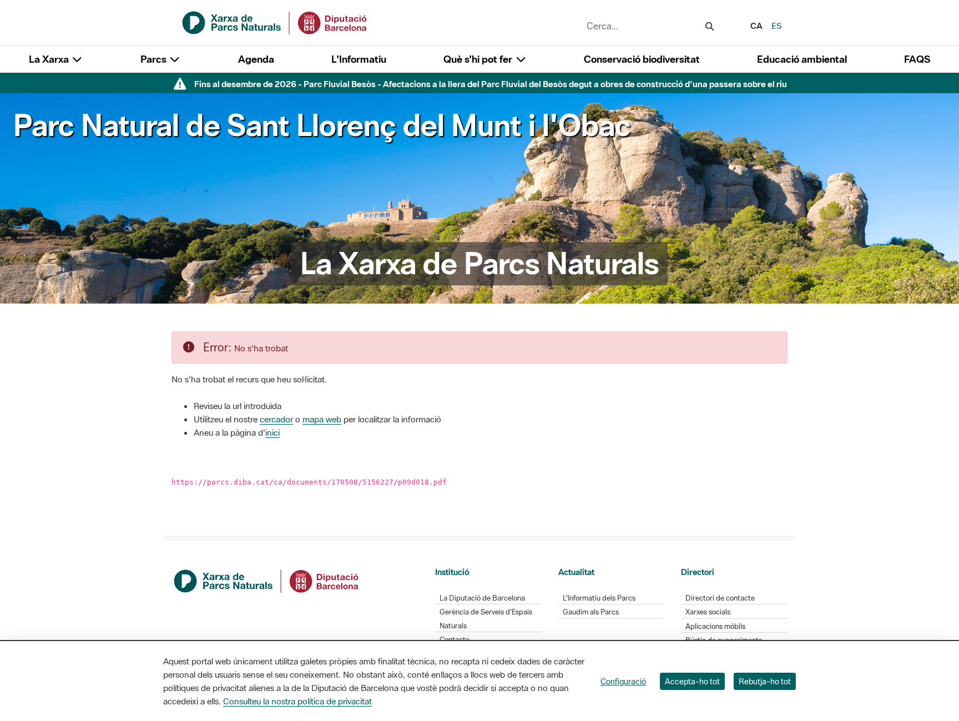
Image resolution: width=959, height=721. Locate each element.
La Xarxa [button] (50, 59)
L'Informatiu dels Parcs (599, 598)
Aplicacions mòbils (715, 626)
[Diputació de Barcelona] (266, 580)
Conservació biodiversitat (642, 59)
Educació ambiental (802, 59)
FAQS (917, 59)
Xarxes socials (707, 612)
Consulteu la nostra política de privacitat (297, 701)
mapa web (321, 419)
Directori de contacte (720, 598)
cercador (276, 419)
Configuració (623, 681)
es (776, 25)
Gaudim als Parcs (591, 612)
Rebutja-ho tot (765, 681)
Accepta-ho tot (692, 681)
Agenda (256, 59)
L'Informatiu (358, 59)
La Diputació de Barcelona (482, 598)
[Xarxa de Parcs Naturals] (275, 21)
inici (272, 432)
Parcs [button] (154, 59)
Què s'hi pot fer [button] (478, 59)
